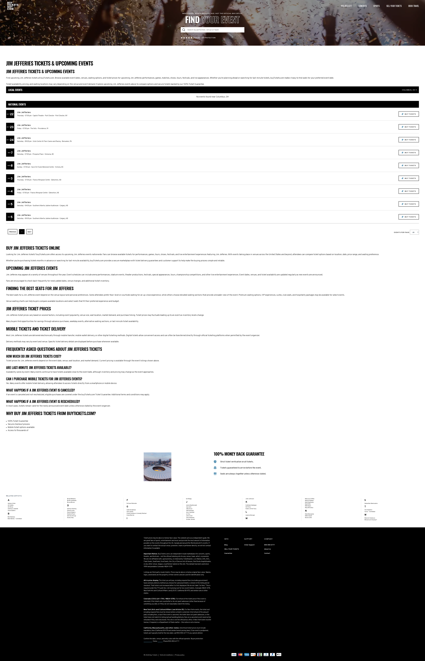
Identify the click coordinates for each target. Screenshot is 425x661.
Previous (12, 232)
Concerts (362, 6)
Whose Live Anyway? (370, 520)
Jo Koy (188, 514)
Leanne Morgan (250, 515)
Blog (226, 545)
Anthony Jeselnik (13, 509)
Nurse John (308, 518)
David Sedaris (71, 512)
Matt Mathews (309, 502)
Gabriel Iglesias (131, 510)
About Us (267, 549)
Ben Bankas (11, 517)
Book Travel (413, 6)
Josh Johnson (250, 499)
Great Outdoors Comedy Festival (136, 513)
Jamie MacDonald (191, 505)
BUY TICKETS (410, 114)
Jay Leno (188, 507)
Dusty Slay (70, 518)
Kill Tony (248, 507)
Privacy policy (179, 655)
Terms (160, 641)
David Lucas (70, 510)
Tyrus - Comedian (369, 512)
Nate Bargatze (309, 514)
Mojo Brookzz (309, 508)
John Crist (189, 516)
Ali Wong (10, 507)
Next (29, 232)
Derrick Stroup (71, 516)
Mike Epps (308, 506)
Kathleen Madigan (251, 505)
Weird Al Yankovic (369, 518)
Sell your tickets (394, 6)
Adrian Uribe (11, 503)
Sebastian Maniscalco (371, 503)
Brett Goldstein (71, 500)
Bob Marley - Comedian (15, 519)
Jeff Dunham (190, 510)
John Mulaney (190, 518)
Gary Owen (130, 512)
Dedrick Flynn (71, 514)
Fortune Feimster (132, 503)
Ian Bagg (188, 499)
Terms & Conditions (166, 655)
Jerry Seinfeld (190, 512)
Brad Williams (71, 499)
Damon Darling (71, 509)
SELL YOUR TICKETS (231, 549)
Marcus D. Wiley (309, 499)
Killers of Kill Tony (251, 509)
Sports (376, 6)
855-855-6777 (346, 6)
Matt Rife (308, 504)
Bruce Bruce (71, 502)
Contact (267, 553)
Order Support (249, 545)
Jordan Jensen (190, 519)
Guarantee (148, 641)
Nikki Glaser (308, 516)
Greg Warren (130, 515)
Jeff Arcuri (189, 509)
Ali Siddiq (10, 505)
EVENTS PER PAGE (402, 232)
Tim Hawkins (368, 510)
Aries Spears (11, 510)
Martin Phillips (309, 500)
